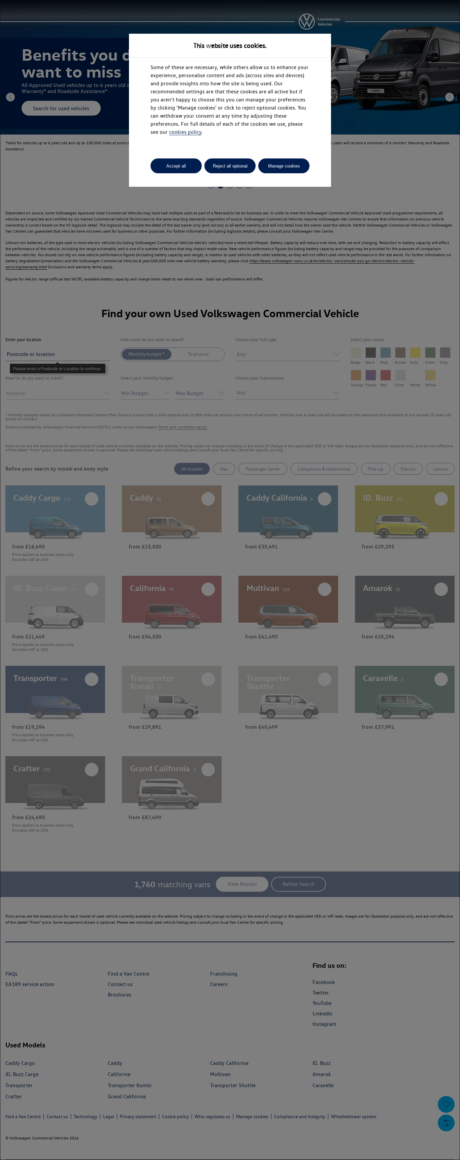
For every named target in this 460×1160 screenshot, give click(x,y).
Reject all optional (230, 166)
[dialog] (230, 580)
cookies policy (185, 132)
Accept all (176, 166)
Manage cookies (284, 166)
